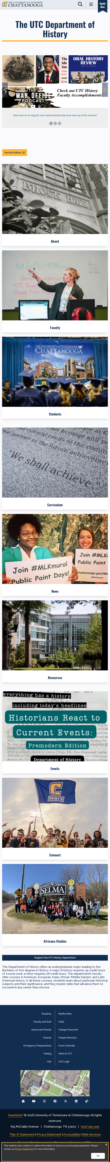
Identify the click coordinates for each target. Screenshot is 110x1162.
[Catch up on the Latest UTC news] (87, 1100)
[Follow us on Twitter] (66, 1100)
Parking (47, 1053)
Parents (47, 1037)
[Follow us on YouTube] (34, 1100)
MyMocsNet (65, 1013)
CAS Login (64, 1061)
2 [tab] (55, 123)
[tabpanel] (55, 88)
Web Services (91, 1134)
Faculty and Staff (42, 1021)
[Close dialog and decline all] (106, 1144)
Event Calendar (66, 1045)
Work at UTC (65, 1053)
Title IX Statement (21, 1134)
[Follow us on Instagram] (44, 1100)
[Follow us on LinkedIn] (76, 1100)
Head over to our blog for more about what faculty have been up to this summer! (55, 115)
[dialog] (55, 1152)
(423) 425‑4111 (90, 1126)
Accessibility (71, 1134)
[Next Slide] (105, 90)
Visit (49, 1061)
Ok (98, 1155)
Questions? (15, 1115)
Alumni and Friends (41, 1029)
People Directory (67, 1037)
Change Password (68, 1029)
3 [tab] (59, 123)
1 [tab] (51, 123)
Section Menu (12, 152)
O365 (61, 1021)
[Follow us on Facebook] (55, 1100)
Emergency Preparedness (37, 1045)
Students (46, 1013)
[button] (55, 205)
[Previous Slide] (5, 90)
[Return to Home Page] (23, 1100)
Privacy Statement (49, 1134)
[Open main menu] (91, 4)
